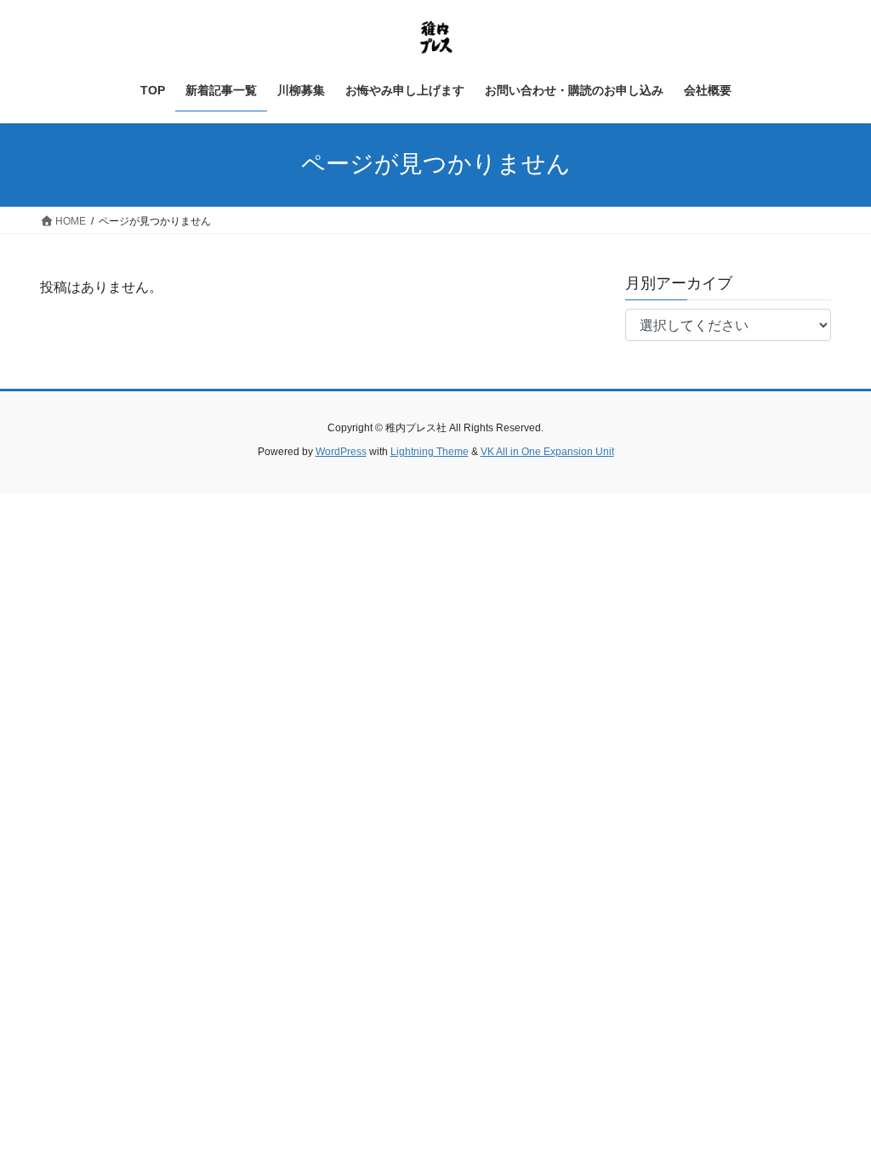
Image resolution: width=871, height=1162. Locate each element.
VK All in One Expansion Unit (547, 452)
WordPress (341, 452)
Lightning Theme (429, 452)
